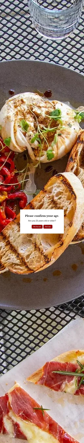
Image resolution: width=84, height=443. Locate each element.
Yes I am (48, 227)
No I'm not (37, 227)
